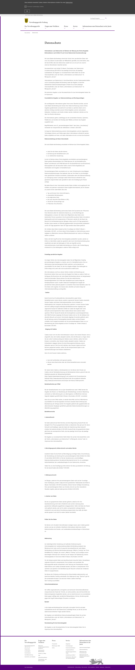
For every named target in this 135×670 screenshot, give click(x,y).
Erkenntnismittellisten (70, 647)
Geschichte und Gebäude (30, 656)
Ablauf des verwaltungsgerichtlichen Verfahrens (43, 647)
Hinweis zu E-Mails (42, 653)
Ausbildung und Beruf (70, 655)
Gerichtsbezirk (28, 653)
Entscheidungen (69, 645)
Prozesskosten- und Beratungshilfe (42, 660)
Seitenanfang (78, 667)
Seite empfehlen (91, 667)
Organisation (27, 649)
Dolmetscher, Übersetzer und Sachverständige (71, 657)
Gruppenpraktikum (70, 649)
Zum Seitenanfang (28, 667)
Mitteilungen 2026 (56, 645)
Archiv (53, 647)
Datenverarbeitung (83, 649)
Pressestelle (54, 643)
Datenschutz (69, 2)
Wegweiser (68, 643)
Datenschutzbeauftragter (85, 647)
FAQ (39, 655)
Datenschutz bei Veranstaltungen (83, 652)
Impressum (102, 667)
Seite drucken (84, 667)
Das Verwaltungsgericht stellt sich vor (30, 646)
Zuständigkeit (27, 651)
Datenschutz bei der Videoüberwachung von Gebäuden (84, 656)
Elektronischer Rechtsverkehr (41, 651)
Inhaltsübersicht (71, 667)
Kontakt (97, 667)
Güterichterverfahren (42, 657)
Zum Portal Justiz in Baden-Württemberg (34, 15)
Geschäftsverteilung (29, 654)
